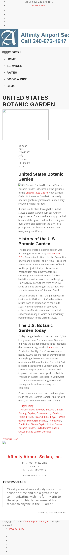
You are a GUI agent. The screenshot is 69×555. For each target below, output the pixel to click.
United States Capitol (37, 192)
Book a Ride (38, 5)
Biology (40, 409)
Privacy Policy (16, 528)
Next (15, 439)
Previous (7, 439)
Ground (39, 416)
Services (14, 66)
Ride (46, 416)
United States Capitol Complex (34, 431)
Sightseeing (27, 405)
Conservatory (44, 413)
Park (51, 347)
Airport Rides (28, 409)
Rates (12, 72)
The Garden (55, 420)
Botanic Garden (54, 409)
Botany (22, 413)
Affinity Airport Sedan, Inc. (34, 456)
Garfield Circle (25, 416)
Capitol (31, 413)
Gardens (56, 413)
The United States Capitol (32, 424)
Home (11, 59)
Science (43, 420)
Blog (11, 86)
